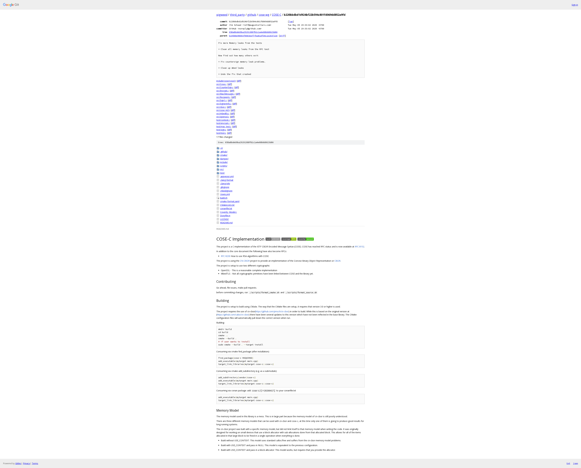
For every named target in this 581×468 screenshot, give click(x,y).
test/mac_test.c (223, 126)
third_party (237, 14)
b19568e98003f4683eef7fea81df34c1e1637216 (253, 35)
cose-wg (264, 14)
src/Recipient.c (223, 97)
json (575, 463)
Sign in (575, 4)
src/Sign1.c (221, 100)
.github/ (223, 151)
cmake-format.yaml (229, 201)
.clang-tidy (225, 183)
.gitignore (224, 187)
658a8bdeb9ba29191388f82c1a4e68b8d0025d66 (253, 32)
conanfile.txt (226, 208)
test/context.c (223, 120)
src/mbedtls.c (222, 113)
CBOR (337, 260)
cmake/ (223, 155)
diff (282, 35)
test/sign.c (221, 129)
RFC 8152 (359, 246)
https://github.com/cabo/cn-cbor (233, 314)
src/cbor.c (221, 107)
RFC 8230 (225, 256)
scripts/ (223, 165)
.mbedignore (226, 190)
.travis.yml (225, 194)
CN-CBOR (245, 260)
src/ (222, 169)
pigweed (221, 14)
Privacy (26, 463)
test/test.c (221, 133)
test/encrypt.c (223, 123)
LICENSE (224, 219)
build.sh (223, 197)
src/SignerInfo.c (223, 103)
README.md (226, 222)
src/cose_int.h (223, 110)
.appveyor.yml (227, 176)
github (251, 14)
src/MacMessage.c (225, 93)
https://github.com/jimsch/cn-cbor (272, 311)
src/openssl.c (222, 116)
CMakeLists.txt (227, 205)
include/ (224, 162)
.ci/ (221, 148)
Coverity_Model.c (228, 212)
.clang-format (226, 180)
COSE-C (276, 14)
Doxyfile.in (225, 215)
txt (568, 463)
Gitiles (18, 463)
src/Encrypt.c (222, 90)
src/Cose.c (221, 84)
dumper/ (224, 158)
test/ (222, 172)
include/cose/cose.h (226, 80)
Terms (35, 463)
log (291, 21)
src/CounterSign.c (224, 87)
